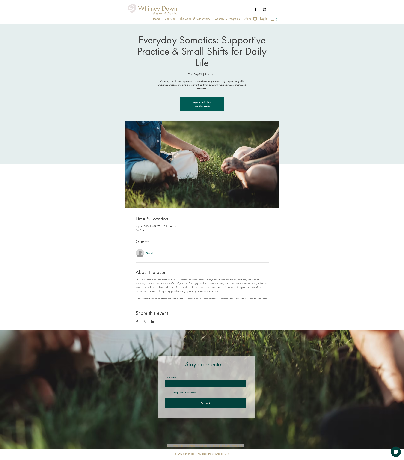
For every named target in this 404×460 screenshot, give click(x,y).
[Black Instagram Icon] (265, 9)
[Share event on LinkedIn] (152, 321)
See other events (202, 106)
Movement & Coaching (164, 13)
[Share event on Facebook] (137, 321)
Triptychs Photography (232, 445)
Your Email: (171, 377)
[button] (274, 19)
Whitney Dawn (157, 8)
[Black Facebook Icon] (256, 9)
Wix (227, 453)
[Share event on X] (144, 321)
